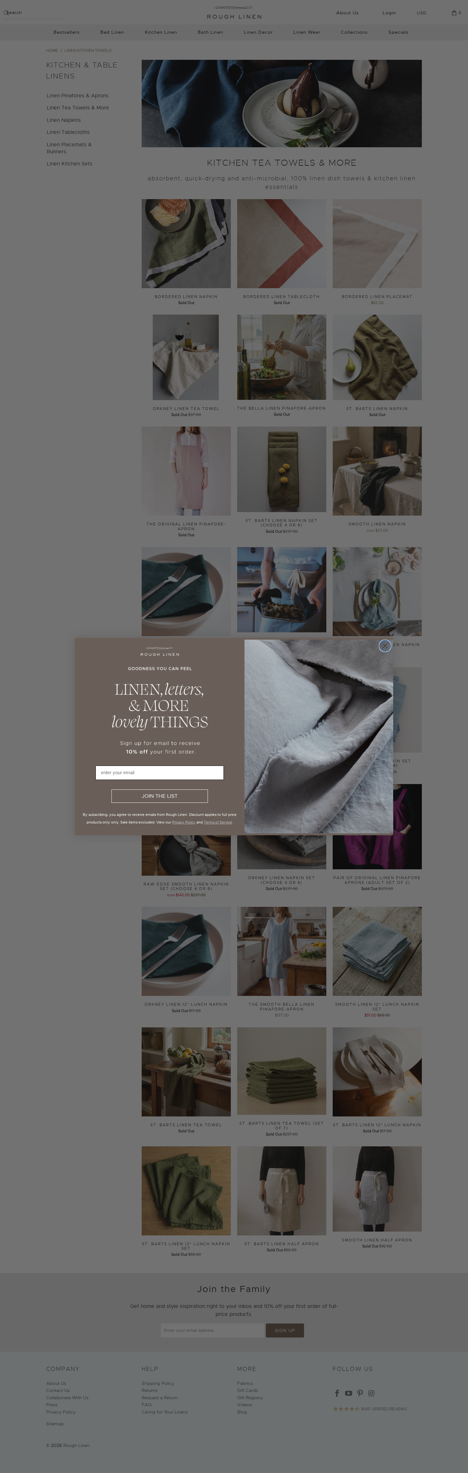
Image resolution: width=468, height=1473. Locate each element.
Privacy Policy (183, 822)
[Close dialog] (385, 645)
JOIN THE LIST (160, 796)
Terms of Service (218, 822)
